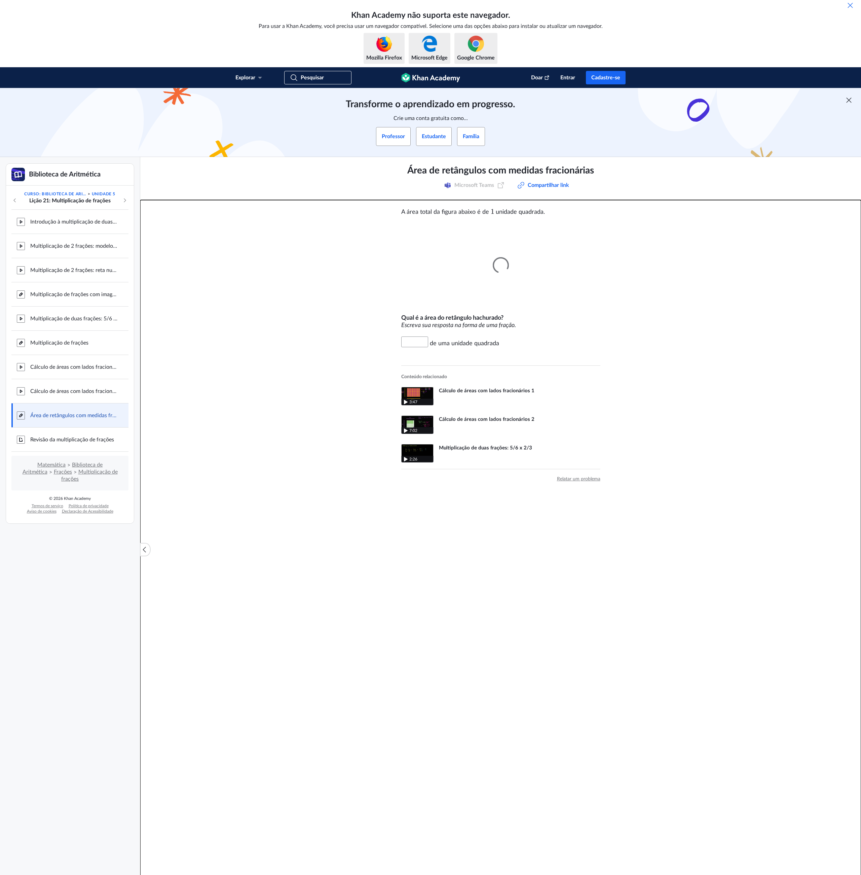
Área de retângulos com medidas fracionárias (74, 415)
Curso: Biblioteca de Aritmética (55, 194)
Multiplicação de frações (59, 343)
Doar (537, 77)
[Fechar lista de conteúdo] (145, 549)
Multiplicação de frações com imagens (74, 294)
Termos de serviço (47, 506)
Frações (63, 472)
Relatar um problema (578, 479)
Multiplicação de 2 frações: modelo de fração (74, 246)
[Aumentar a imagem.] (500, 265)
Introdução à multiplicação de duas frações (74, 222)
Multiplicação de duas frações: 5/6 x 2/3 (74, 318)
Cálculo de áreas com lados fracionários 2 (74, 391)
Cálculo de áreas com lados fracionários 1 (74, 367)
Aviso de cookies (42, 511)
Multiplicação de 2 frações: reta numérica (74, 270)
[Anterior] (15, 200)
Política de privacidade (89, 506)
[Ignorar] (850, 5)
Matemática (51, 465)
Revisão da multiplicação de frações (72, 439)
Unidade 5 (103, 194)
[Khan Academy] (430, 78)
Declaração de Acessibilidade (87, 511)
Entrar (567, 77)
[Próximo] (125, 200)
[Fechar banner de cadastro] (849, 100)
